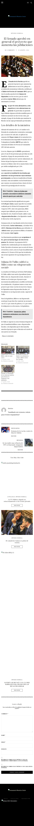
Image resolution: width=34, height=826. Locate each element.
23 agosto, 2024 (23, 50)
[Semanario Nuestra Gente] (17, 16)
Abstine (10, 408)
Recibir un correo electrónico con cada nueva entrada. (16, 767)
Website (4, 749)
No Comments (10, 50)
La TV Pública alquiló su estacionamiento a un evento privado (17, 500)
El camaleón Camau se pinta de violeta (17, 542)
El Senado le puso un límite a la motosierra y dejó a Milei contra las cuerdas (22, 357)
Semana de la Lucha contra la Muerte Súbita (21, 432)
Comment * (4, 713)
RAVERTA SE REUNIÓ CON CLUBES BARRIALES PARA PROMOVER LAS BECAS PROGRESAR (17, 684)
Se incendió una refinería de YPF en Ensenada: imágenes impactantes (13, 445)
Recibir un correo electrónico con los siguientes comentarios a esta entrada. (14, 760)
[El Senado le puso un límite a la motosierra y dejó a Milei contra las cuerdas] (22, 350)
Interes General (17, 33)
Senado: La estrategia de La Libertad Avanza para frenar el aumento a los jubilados (7, 377)
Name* (3, 735)
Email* (3, 742)
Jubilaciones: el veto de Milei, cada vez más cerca (8, 356)
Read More (17, 505)
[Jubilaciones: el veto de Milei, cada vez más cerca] (8, 350)
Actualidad (11, 496)
